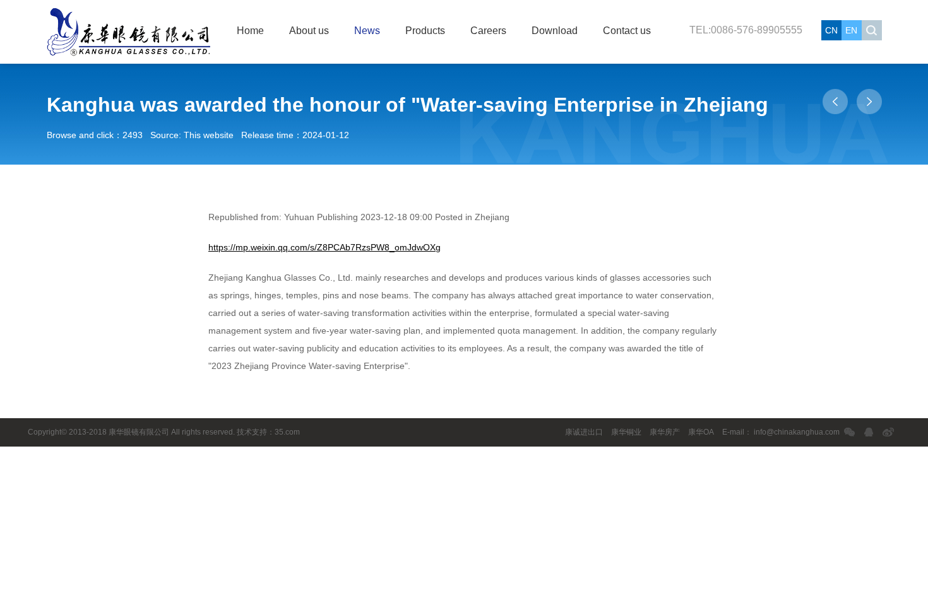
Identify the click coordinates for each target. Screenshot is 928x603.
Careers (488, 30)
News (367, 30)
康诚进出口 (584, 432)
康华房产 (665, 432)
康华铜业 (626, 432)
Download (555, 30)
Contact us (627, 30)
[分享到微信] (849, 432)
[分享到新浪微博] (888, 432)
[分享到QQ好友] (869, 432)
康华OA (701, 432)
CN (831, 30)
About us (309, 30)
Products (425, 30)
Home (250, 30)
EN (851, 30)
